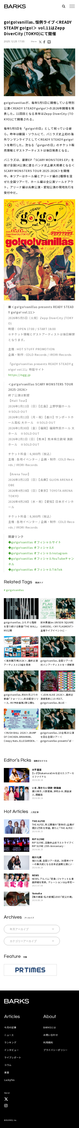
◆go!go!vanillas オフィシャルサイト (34, 542)
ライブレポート (12, 1057)
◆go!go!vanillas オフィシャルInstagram (37, 553)
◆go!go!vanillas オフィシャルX (31, 547)
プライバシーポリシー (55, 1049)
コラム (8, 1064)
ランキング (10, 1042)
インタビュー (11, 1049)
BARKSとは (49, 1027)
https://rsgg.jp (19, 375)
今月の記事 (10, 1027)
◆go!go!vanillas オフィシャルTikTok (35, 569)
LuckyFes (9, 1079)
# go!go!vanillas (14, 590)
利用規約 (48, 1042)
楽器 (6, 1072)
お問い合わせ (50, 1034)
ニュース (9, 1034)
